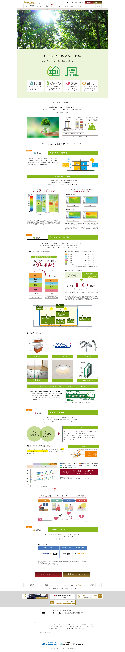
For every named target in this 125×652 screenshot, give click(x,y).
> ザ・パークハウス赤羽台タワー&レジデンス (71, 628)
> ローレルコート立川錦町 (63, 626)
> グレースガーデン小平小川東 (89, 626)
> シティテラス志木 (82, 628)
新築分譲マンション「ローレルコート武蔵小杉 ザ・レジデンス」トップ (28, 9)
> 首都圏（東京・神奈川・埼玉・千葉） (44, 632)
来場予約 (89, 2)
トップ (26, 6)
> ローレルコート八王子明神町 (53, 623)
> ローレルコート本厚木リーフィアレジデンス (54, 624)
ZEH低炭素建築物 (78, 6)
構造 (72, 6)
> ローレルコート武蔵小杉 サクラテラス (69, 624)
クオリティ (66, 6)
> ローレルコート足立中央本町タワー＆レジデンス (67, 623)
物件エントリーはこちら (77, 574)
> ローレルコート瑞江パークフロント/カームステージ (85, 624)
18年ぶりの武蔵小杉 (32, 6)
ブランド (98, 6)
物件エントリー (97, 2)
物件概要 (82, 2)
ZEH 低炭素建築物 (46, 9)
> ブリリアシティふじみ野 (58, 628)
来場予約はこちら (48, 574)
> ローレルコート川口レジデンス (53, 626)
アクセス (85, 6)
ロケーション (39, 6)
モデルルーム (59, 6)
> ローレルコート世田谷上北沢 (81, 623)
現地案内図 (76, 2)
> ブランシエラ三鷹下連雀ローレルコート (75, 626)
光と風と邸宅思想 (46, 6)
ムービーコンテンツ (92, 6)
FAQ (70, 2)
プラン (52, 6)
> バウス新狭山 (50, 628)
